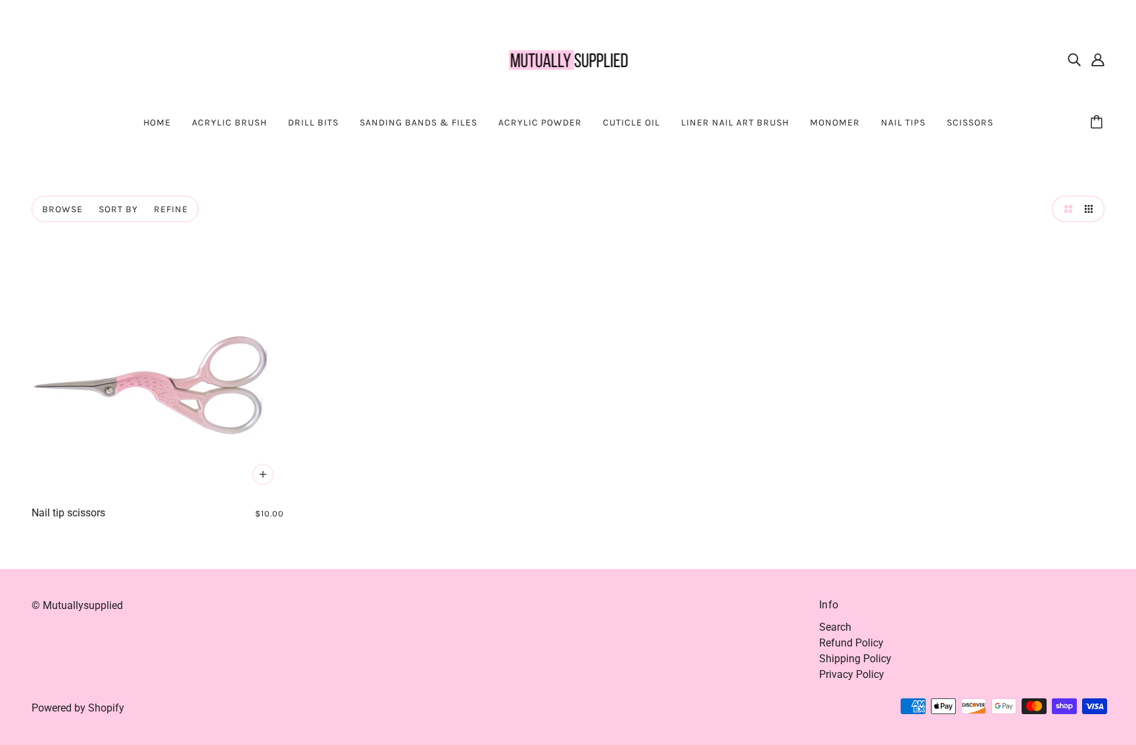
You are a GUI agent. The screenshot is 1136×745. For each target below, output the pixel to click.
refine (171, 209)
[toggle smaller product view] (1091, 209)
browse (62, 209)
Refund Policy (851, 643)
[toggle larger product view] (1065, 209)
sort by (118, 209)
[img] (1074, 59)
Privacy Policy (851, 674)
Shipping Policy (855, 658)
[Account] (1098, 59)
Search (835, 627)
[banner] (568, 58)
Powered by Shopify (78, 708)
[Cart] (1098, 122)
